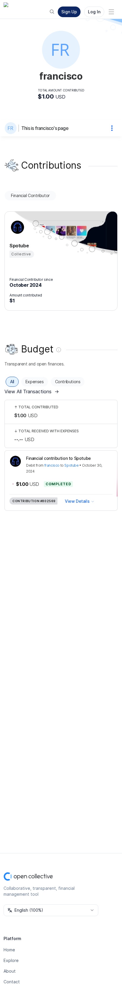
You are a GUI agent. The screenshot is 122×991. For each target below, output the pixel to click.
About (10, 971)
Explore (11, 960)
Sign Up (69, 11)
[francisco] (12, 128)
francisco (52, 465)
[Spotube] (16, 227)
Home (9, 949)
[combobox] (51, 910)
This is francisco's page (44, 128)
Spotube (71, 465)
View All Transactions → (31, 391)
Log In (94, 11)
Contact (12, 981)
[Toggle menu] (111, 11)
